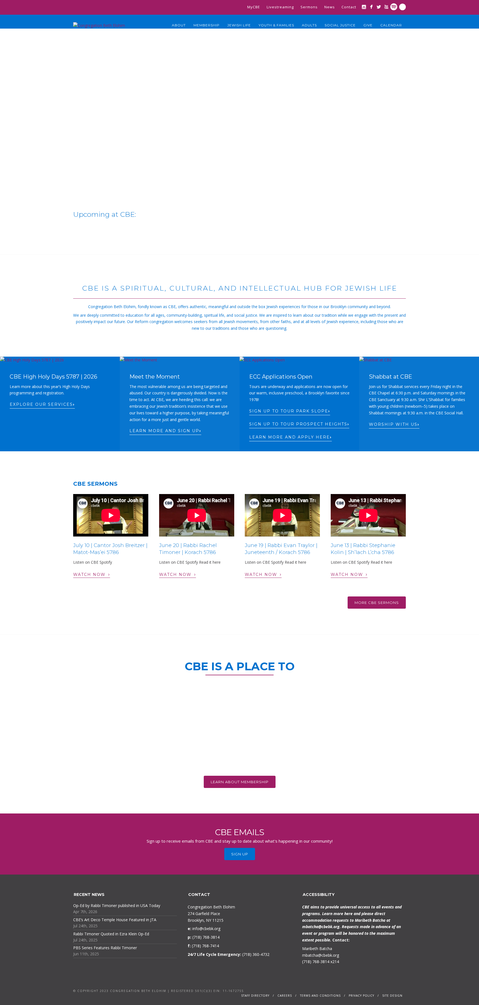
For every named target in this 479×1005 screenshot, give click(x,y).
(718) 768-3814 (315, 961)
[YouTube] (386, 6)
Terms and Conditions (320, 996)
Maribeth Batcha (317, 948)
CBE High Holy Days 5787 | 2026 (53, 376)
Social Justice (340, 25)
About (179, 25)
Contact (349, 6)
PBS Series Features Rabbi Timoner (105, 947)
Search (402, 7)
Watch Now (91, 574)
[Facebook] (371, 6)
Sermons (309, 6)
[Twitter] (378, 6)
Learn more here (337, 913)
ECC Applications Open (280, 376)
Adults (309, 25)
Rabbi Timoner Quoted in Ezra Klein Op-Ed (111, 933)
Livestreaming (280, 6)
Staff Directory (255, 996)
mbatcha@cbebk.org (321, 926)
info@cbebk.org (206, 928)
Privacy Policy (361, 996)
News (329, 6)
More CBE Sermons (377, 602)
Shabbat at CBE (390, 376)
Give (368, 25)
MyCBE (253, 6)
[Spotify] (393, 6)
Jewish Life (239, 25)
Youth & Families (276, 25)
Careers (284, 996)
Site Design (392, 996)
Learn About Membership (240, 782)
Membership (206, 25)
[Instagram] (363, 6)
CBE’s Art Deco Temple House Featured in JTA (114, 919)
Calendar (391, 25)
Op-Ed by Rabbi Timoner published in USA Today (116, 905)
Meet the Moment (154, 376)
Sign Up (239, 854)
